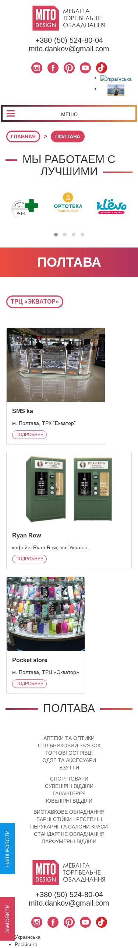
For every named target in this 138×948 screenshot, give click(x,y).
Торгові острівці (69, 753)
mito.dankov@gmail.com (69, 49)
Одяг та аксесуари (69, 760)
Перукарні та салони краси (69, 827)
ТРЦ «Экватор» (35, 301)
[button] (56, 234)
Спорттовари (69, 779)
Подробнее (29, 434)
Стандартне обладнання (69, 834)
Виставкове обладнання (69, 812)
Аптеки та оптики (69, 738)
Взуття (69, 768)
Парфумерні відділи (69, 841)
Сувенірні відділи (69, 786)
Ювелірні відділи (69, 801)
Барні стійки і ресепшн (69, 819)
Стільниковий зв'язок (69, 745)
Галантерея (69, 793)
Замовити (7, 918)
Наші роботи (7, 848)
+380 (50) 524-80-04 (69, 40)
